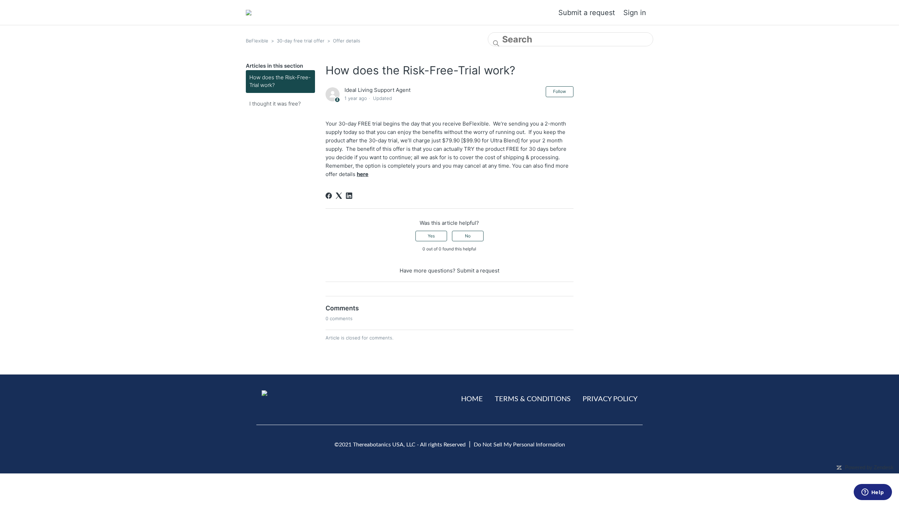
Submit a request (586, 12)
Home (472, 399)
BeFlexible (257, 40)
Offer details (346, 40)
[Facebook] (329, 196)
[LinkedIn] (349, 196)
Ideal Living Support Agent (377, 90)
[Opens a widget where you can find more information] (872, 492)
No (468, 235)
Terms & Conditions (533, 399)
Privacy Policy (610, 399)
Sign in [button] (634, 12)
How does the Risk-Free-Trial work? (280, 81)
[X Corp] (339, 196)
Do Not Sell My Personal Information (519, 444)
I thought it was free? (275, 103)
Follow (559, 91)
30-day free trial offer (300, 40)
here (362, 174)
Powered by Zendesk (869, 467)
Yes (431, 235)
